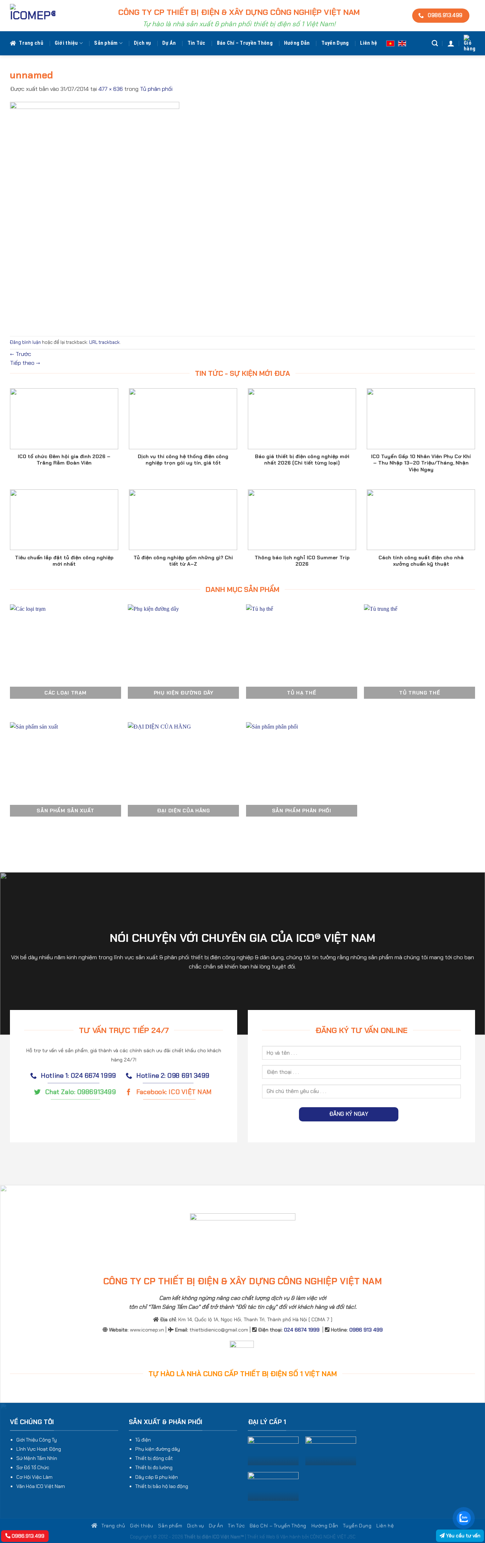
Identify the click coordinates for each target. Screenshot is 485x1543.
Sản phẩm (106, 43)
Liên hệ (368, 43)
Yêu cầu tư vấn (462, 1535)
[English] (402, 43)
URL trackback (104, 342)
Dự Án (169, 43)
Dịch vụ (142, 43)
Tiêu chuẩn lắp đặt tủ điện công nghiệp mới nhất (64, 560)
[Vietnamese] (390, 43)
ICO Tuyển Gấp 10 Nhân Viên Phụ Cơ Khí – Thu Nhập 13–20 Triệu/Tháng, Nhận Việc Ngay (421, 462)
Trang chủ (31, 43)
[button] (450, 43)
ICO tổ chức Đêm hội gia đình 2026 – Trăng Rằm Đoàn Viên (64, 459)
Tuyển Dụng (335, 43)
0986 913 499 (366, 1330)
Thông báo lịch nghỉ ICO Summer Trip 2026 (302, 560)
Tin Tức (196, 43)
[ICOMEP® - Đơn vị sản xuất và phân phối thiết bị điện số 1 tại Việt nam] (32, 16)
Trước (20, 354)
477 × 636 (110, 89)
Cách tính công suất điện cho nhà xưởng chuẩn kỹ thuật (421, 560)
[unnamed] (94, 214)
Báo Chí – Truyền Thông (245, 43)
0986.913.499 (27, 1536)
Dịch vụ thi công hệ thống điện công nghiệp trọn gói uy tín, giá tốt (183, 459)
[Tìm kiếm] (435, 43)
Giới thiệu (66, 43)
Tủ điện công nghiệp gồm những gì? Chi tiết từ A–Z (183, 560)
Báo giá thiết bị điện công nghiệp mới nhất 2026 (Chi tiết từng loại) (302, 459)
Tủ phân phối (156, 89)
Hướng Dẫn (297, 43)
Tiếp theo (25, 363)
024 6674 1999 (302, 1330)
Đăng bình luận (25, 342)
